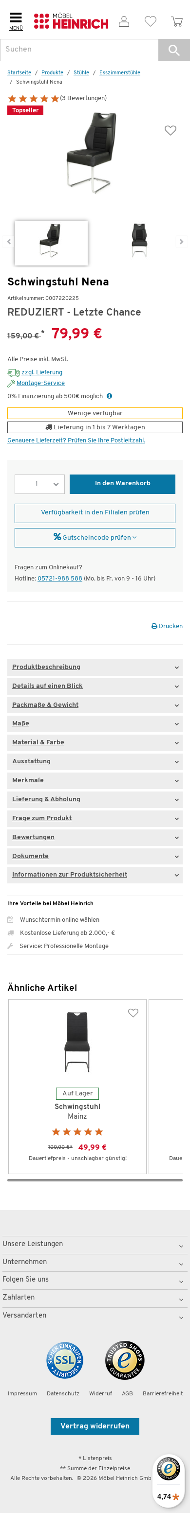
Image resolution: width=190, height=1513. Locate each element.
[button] (174, 50)
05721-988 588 (60, 579)
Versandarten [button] (24, 1315)
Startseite (19, 73)
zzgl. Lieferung (41, 372)
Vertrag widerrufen (95, 1426)
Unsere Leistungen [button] (32, 1244)
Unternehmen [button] (24, 1262)
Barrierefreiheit (163, 1394)
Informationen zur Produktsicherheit (69, 875)
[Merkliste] (150, 19)
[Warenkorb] (177, 19)
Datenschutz (63, 1394)
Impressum (22, 1394)
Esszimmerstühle (119, 73)
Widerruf (100, 1394)
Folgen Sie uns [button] (25, 1280)
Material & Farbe (38, 742)
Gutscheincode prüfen (97, 538)
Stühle (81, 73)
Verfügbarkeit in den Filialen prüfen (95, 513)
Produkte (52, 73)
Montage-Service (41, 383)
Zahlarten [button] (18, 1298)
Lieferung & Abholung (46, 799)
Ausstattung (31, 761)
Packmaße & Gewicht (45, 705)
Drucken (170, 626)
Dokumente (30, 856)
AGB (127, 1394)
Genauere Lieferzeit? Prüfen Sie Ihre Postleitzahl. (76, 441)
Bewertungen (33, 837)
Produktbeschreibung (46, 667)
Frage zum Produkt (42, 818)
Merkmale (28, 780)
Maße (20, 724)
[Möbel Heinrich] (71, 19)
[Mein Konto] (124, 19)
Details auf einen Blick (47, 686)
